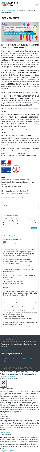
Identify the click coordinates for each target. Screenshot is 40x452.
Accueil (3, 10)
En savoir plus (32, 266)
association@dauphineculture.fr (11, 354)
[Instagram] (4, 361)
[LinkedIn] (3, 361)
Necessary (5, 416)
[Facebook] (2, 361)
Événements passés (14, 10)
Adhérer (34, 228)
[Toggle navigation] (37, 4)
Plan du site (6, 369)
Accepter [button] (3, 376)
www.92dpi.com (27, 369)
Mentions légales (8, 367)
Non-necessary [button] (5, 432)
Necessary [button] (3, 414)
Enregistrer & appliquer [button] (7, 451)
